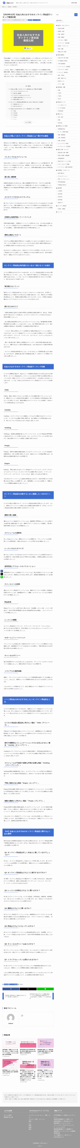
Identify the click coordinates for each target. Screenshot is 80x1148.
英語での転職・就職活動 (63, 155)
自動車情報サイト (59, 1121)
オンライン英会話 (13, 984)
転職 (30, 1127)
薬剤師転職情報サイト (60, 1129)
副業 (30, 1125)
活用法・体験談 (61, 208)
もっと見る (28, 122)
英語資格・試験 (61, 87)
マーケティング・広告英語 (64, 146)
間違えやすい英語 (62, 51)
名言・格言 (60, 117)
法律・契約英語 (61, 137)
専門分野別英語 (61, 182)
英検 (59, 90)
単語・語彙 (60, 48)
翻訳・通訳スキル (62, 78)
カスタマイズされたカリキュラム (22, 95)
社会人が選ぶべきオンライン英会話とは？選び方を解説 (26, 89)
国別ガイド (60, 202)
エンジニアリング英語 (63, 143)
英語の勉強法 (61, 54)
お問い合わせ (43, 1143)
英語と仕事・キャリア (63, 149)
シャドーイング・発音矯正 (64, 66)
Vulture (10, 1023)
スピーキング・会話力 (63, 69)
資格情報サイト (58, 1131)
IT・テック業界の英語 (63, 131)
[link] (22, 1016)
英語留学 (60, 188)
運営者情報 (36, 1143)
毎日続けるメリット (18, 104)
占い (30, 1123)
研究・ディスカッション (63, 179)
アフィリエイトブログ (60, 1125)
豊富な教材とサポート (19, 99)
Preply (15, 117)
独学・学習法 (61, 75)
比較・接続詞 (61, 34)
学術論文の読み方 (62, 184)
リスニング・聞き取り (63, 72)
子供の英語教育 (61, 63)
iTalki (15, 111)
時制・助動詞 (61, 37)
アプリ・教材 (61, 84)
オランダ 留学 (8, 1115)
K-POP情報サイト (59, 1115)
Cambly (15, 113)
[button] (10, 989)
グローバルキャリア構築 (63, 164)
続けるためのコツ (18, 106)
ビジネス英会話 (61, 108)
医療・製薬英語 (61, 134)
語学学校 (60, 194)
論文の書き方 (61, 173)
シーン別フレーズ (62, 105)
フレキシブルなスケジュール (21, 91)
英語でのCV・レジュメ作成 (64, 161)
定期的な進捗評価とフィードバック (22, 97)
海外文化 (60, 122)
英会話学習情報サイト (60, 1119)
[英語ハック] (8, 2)
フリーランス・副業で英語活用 (65, 167)
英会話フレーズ (61, 102)
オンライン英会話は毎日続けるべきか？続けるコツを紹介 (27, 102)
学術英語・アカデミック (64, 170)
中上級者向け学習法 (62, 60)
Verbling (16, 115)
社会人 (21, 984)
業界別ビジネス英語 (62, 126)
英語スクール (61, 81)
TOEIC (59, 93)
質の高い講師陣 (17, 93)
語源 (59, 119)
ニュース (60, 212)
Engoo (15, 119)
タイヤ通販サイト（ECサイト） (63, 1135)
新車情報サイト (58, 1123)
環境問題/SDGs (61, 129)
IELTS (59, 98)
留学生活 (60, 196)
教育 (30, 1121)
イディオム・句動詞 (62, 40)
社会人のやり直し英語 (63, 57)
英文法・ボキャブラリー (64, 25)
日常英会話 (60, 110)
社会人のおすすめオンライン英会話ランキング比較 (25, 108)
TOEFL (59, 96)
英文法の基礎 (61, 28)
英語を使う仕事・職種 (63, 152)
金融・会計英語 (61, 140)
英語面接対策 (61, 158)
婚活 (30, 1129)
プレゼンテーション (62, 176)
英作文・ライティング (63, 45)
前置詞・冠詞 (61, 31)
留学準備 (6, 984)
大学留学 (60, 191)
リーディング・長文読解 (63, 43)
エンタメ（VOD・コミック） (37, 1119)
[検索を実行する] (76, 14)
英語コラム (60, 114)
